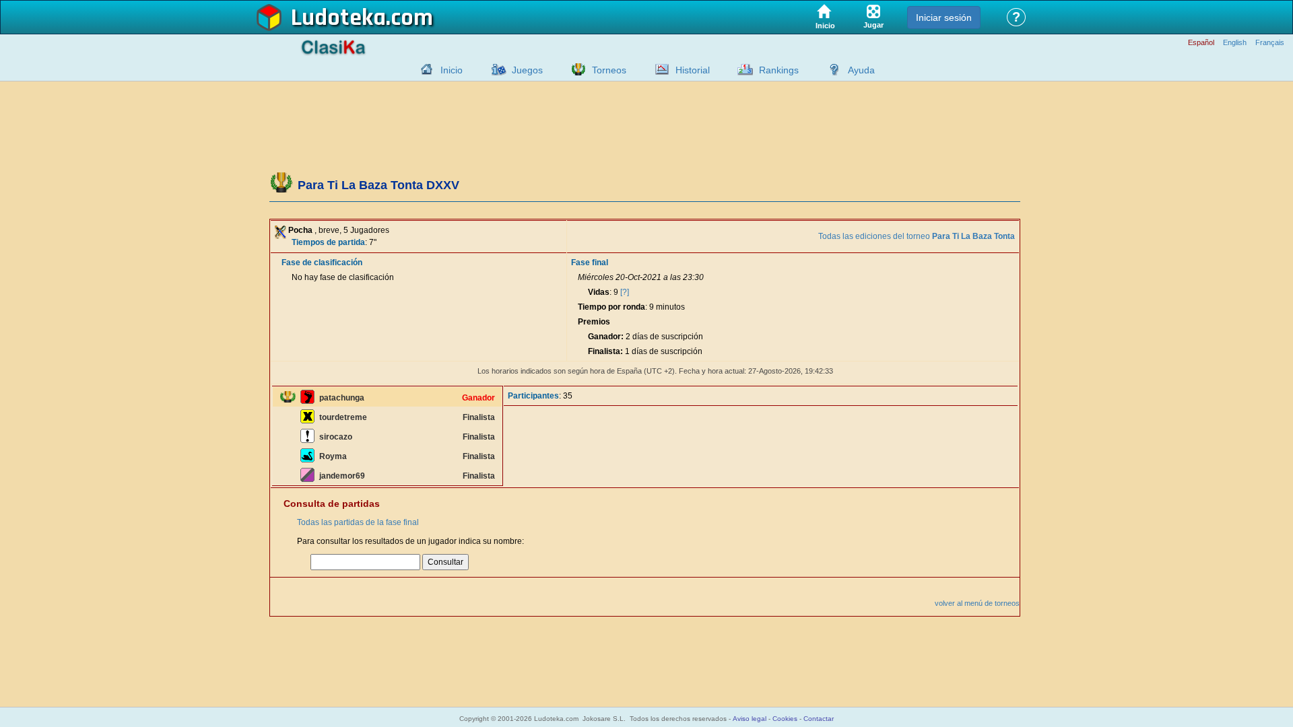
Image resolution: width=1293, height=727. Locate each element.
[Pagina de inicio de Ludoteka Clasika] (423, 69)
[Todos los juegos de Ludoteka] (495, 69)
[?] (624, 292)
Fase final (589, 262)
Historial (692, 70)
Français (1269, 42)
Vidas (598, 292)
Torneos (609, 70)
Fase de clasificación (321, 262)
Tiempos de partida (328, 242)
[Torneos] (575, 69)
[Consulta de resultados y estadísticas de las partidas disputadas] (658, 69)
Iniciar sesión (944, 17)
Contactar (818, 718)
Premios (594, 321)
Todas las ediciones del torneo (916, 236)
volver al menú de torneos (977, 603)
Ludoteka (338, 18)
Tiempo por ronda (611, 307)
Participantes (533, 396)
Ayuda (861, 70)
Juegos (527, 70)
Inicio (451, 70)
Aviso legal (749, 718)
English (1235, 42)
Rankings (779, 70)
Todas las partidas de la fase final (358, 522)
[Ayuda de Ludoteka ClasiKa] (831, 69)
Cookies (784, 718)
